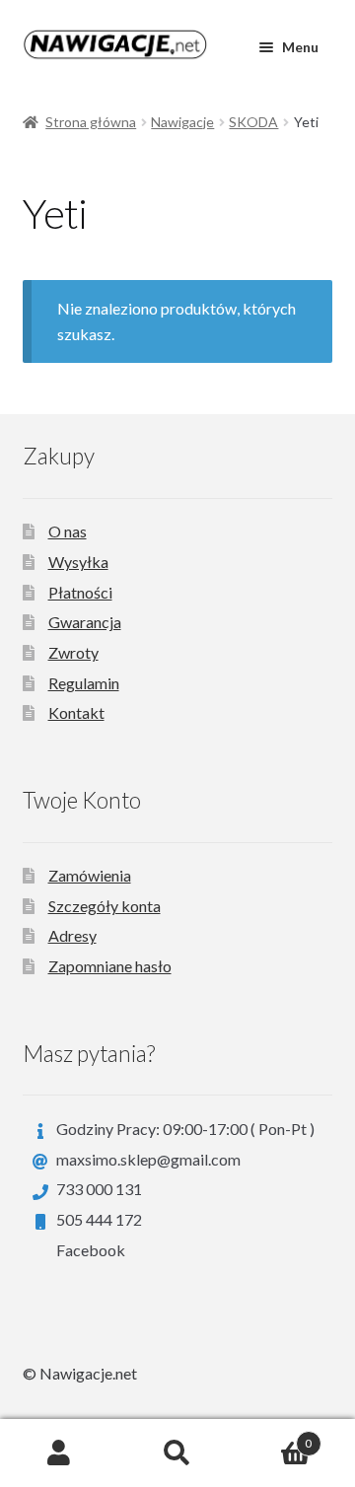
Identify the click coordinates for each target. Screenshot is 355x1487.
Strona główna (90, 121)
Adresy (72, 935)
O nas (67, 531)
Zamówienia (89, 875)
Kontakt (76, 712)
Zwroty (73, 652)
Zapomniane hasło (110, 965)
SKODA (253, 121)
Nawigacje (182, 121)
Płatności (80, 592)
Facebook (90, 1249)
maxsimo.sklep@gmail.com (148, 1159)
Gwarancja (84, 621)
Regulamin (83, 682)
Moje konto (59, 1453)
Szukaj (177, 1453)
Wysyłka (78, 561)
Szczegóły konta (104, 905)
